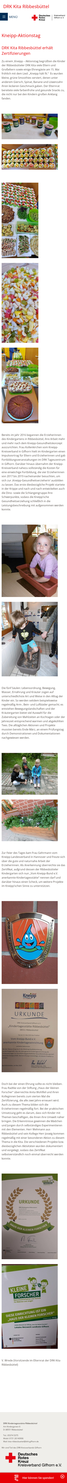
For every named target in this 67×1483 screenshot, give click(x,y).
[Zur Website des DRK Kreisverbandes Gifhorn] (33, 1459)
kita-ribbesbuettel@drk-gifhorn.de (23, 1441)
